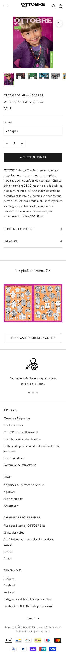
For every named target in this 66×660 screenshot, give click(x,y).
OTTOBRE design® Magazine (24, 95)
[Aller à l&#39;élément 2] (20, 77)
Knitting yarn (11, 505)
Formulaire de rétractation (20, 465)
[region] (33, 371)
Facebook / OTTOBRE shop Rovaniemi (28, 606)
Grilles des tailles (14, 532)
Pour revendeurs (14, 458)
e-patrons (9, 492)
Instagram (9, 578)
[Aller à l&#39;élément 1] (9, 80)
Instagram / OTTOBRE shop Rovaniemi (28, 599)
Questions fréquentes (17, 418)
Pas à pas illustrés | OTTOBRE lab (24, 525)
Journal (8, 551)
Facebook (10, 585)
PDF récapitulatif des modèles (33, 337)
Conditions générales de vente (22, 439)
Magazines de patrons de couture (24, 485)
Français (31, 618)
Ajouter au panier (33, 157)
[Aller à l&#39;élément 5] (56, 77)
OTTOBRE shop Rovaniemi (21, 432)
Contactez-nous (13, 425)
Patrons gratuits (13, 498)
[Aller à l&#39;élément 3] (32, 77)
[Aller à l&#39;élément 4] (44, 77)
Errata (7, 558)
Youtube (9, 592)
